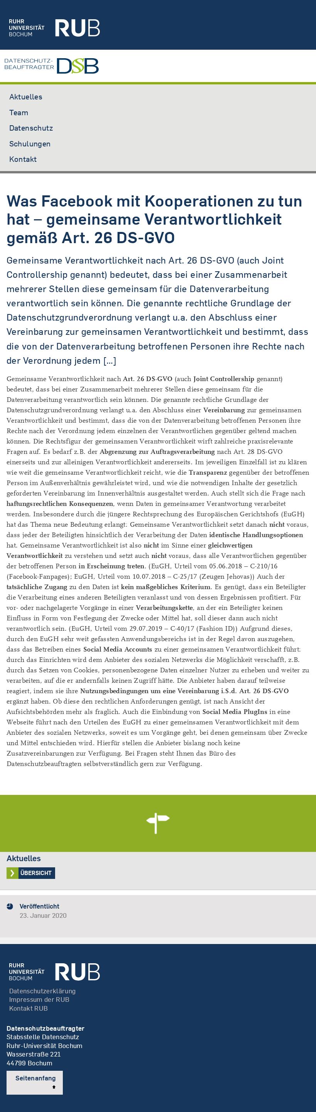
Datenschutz (31, 128)
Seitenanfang (35, 1078)
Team (19, 112)
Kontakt (23, 159)
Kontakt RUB (28, 1008)
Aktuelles (26, 96)
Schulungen (30, 143)
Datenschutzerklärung (42, 991)
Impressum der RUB (39, 999)
